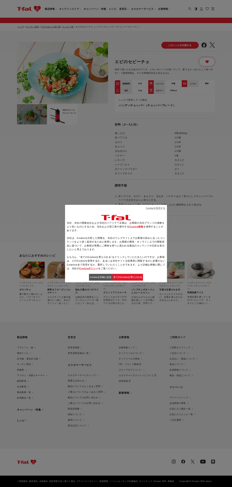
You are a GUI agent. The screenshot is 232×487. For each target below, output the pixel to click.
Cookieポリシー (88, 268)
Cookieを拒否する (155, 208)
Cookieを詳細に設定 (101, 277)
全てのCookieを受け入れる (127, 277)
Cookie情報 (136, 226)
